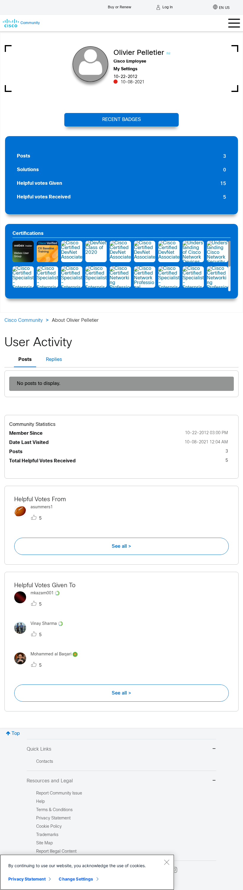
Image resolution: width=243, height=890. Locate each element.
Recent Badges (121, 119)
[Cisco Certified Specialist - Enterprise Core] (47, 277)
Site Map (44, 843)
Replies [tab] (54, 359)
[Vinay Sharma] (40, 635)
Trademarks (47, 835)
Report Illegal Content (56, 852)
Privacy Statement (27, 878)
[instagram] (174, 870)
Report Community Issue (59, 793)
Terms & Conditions (54, 810)
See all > (121, 546)
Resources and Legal (50, 781)
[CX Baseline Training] (47, 251)
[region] (87, 872)
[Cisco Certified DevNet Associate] (71, 251)
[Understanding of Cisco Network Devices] (193, 251)
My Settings (125, 69)
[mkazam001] (39, 604)
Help (40, 802)
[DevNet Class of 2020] (96, 251)
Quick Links (39, 749)
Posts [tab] (25, 359)
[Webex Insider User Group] (23, 251)
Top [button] (16, 733)
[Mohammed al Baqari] (48, 666)
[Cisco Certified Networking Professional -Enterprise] (120, 277)
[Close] (167, 862)
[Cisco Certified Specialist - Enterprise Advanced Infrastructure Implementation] (23, 277)
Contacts (44, 762)
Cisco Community (23, 320)
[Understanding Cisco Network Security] (217, 251)
